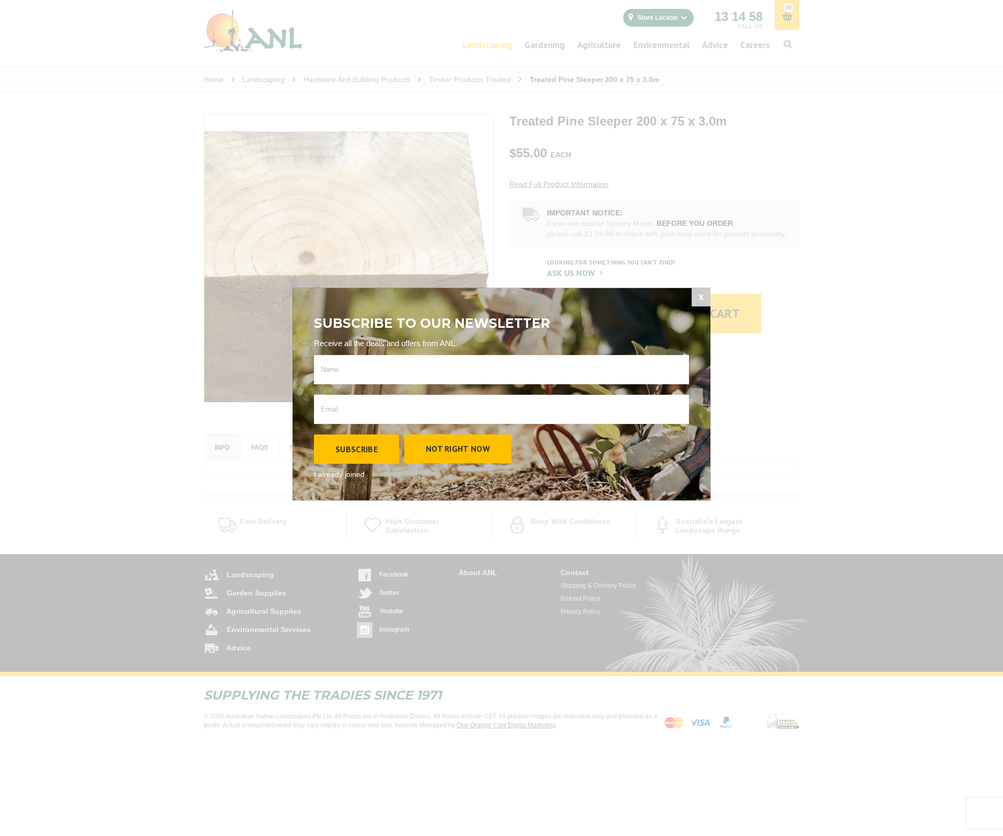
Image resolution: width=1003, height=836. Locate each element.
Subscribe (356, 449)
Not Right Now (458, 448)
